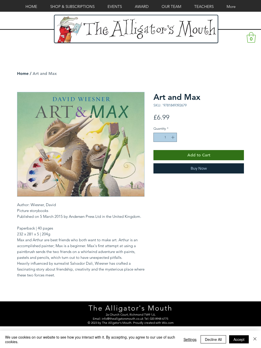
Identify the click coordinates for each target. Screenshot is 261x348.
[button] (251, 37)
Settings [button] (190, 339)
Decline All (213, 339)
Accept (238, 339)
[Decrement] (157, 137)
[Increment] (173, 137)
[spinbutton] (165, 137)
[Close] (255, 339)
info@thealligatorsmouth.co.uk (122, 318)
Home (23, 73)
